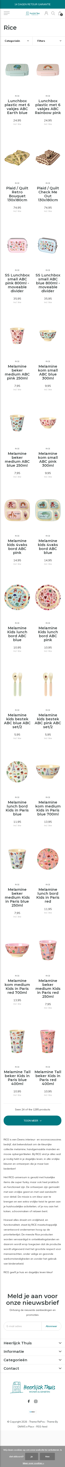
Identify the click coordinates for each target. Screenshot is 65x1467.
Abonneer (51, 1326)
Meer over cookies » (33, 1463)
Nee (47, 1456)
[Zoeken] (53, 13)
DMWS (22, 1426)
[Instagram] (35, 1401)
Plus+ (31, 1426)
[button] (6, 13)
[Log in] (46, 13)
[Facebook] (29, 1401)
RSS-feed (41, 1426)
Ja (32, 1456)
